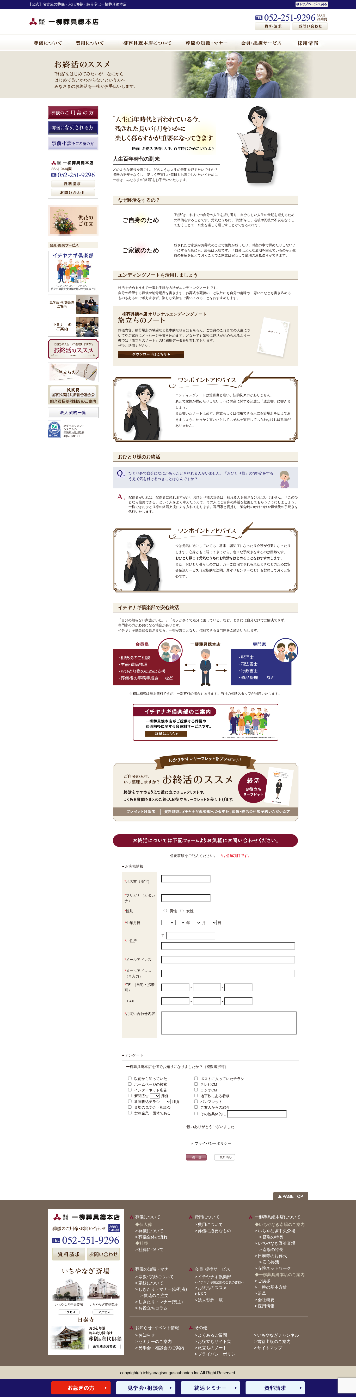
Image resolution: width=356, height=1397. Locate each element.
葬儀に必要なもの (214, 1231)
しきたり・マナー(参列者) (162, 1289)
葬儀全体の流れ (153, 1237)
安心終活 (270, 1262)
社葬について (150, 1249)
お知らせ (146, 1335)
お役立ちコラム (153, 1308)
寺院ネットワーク (274, 1268)
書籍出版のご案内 (274, 1341)
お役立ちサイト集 (214, 1341)
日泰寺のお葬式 (272, 1256)
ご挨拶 (264, 1281)
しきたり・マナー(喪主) (160, 1302)
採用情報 (266, 1306)
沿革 (262, 1293)
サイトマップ (269, 1348)
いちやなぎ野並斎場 (276, 1243)
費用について (210, 1224)
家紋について (150, 1283)
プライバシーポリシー (213, 1143)
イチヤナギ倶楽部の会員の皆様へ (220, 1282)
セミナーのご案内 (155, 1341)
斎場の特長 (272, 1237)
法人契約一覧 (210, 1300)
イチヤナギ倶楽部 (214, 1277)
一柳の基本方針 (272, 1287)
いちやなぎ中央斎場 (276, 1231)
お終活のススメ (212, 1287)
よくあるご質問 (212, 1335)
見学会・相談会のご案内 (161, 1348)
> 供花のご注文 (152, 1295)
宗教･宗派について (156, 1277)
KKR (202, 1294)
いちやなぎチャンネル (278, 1335)
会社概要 (266, 1299)
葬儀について (150, 1231)
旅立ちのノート (212, 1348)
